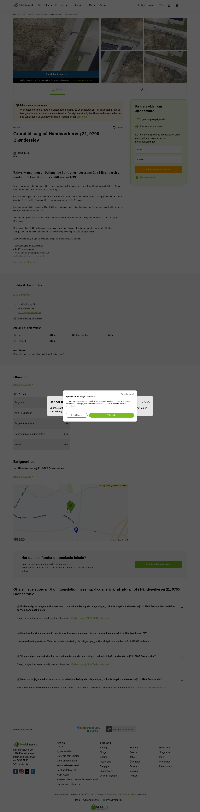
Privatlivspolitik (127, 394)
